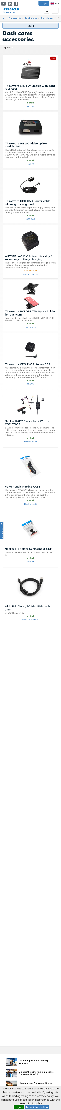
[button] (1, 530)
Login (44, 3)
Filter (30, 25)
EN (56, 3)
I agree (19, 1107)
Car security (14, 18)
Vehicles (10, 12)
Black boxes (47, 18)
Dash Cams (31, 18)
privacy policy (45, 1096)
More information (37, 1107)
